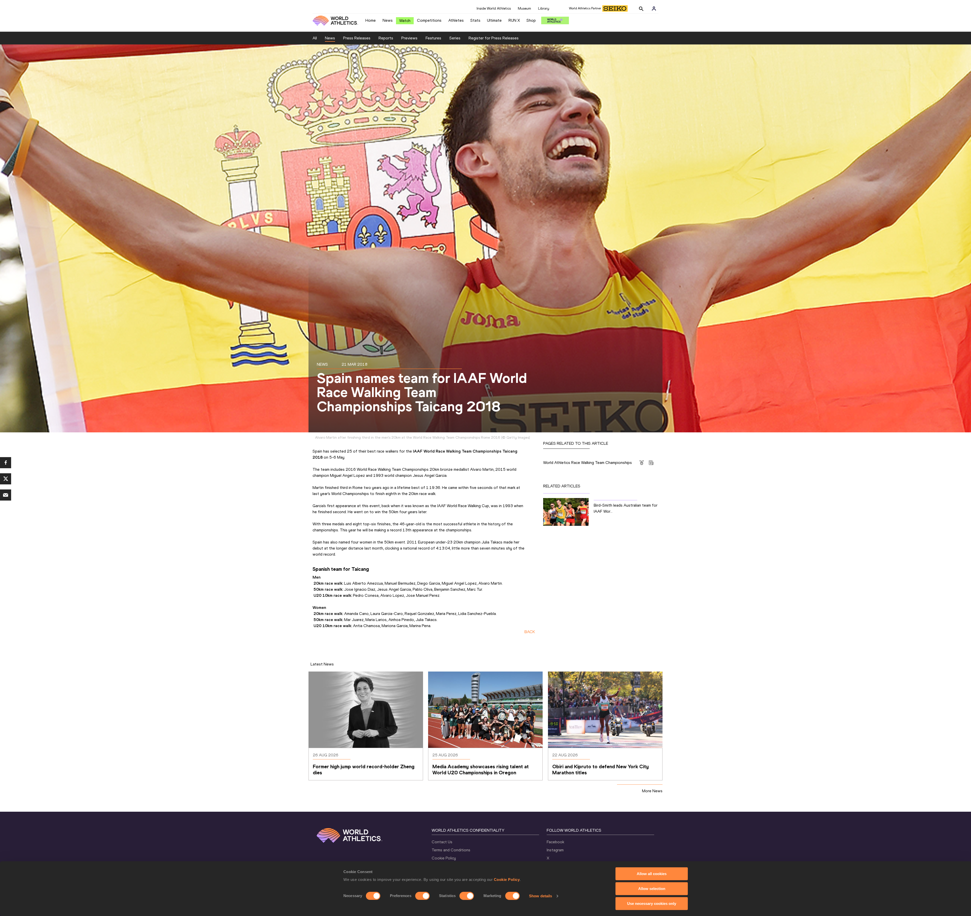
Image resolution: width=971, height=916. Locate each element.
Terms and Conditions (451, 850)
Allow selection (651, 888)
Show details (540, 896)
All (315, 38)
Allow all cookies (652, 874)
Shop (531, 20)
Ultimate (494, 20)
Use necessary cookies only (651, 903)
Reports (386, 38)
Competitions (429, 20)
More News (652, 790)
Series (454, 38)
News (388, 20)
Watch (404, 20)
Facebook (555, 841)
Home (370, 20)
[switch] (422, 896)
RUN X (514, 20)
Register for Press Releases (494, 38)
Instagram (555, 850)
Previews (409, 38)
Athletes (456, 20)
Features (433, 38)
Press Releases (356, 38)
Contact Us (442, 841)
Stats (475, 20)
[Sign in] (653, 8)
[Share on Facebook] (5, 462)
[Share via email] (5, 495)
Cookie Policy (507, 879)
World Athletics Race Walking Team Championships (587, 462)
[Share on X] (5, 478)
